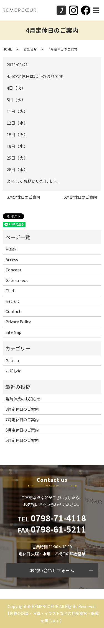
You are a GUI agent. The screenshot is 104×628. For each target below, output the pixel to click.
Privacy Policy (18, 321)
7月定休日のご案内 (22, 419)
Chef (10, 290)
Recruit (12, 301)
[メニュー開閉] (96, 10)
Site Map (13, 332)
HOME (7, 49)
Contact (13, 311)
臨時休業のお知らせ (23, 399)
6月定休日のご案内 (22, 430)
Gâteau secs (17, 280)
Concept (13, 270)
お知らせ (30, 49)
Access (12, 259)
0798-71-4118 (52, 518)
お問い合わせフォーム (52, 570)
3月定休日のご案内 (23, 197)
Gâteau (12, 360)
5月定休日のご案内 (80, 197)
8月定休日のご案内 (22, 409)
